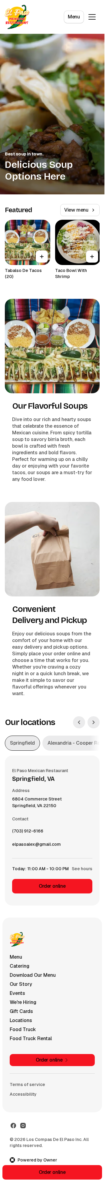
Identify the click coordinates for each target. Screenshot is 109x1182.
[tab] (22, 743)
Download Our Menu (33, 975)
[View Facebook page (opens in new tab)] (13, 1125)
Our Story (21, 984)
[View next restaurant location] (94, 722)
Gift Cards (21, 1011)
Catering (19, 966)
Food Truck (23, 1029)
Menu (74, 17)
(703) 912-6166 (27, 832)
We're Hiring (23, 1002)
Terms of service (27, 1084)
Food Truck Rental (31, 1038)
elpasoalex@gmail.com (36, 846)
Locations (21, 1020)
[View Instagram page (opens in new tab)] (23, 1125)
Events (17, 993)
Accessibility (23, 1094)
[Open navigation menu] (92, 17)
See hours (82, 868)
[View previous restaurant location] (79, 722)
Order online (52, 886)
